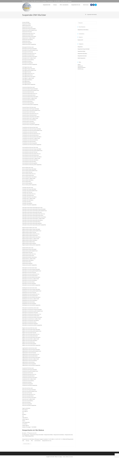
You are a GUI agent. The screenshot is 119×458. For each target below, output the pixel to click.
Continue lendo (27, 444)
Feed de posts (80, 66)
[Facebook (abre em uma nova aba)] (91, 5)
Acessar (79, 64)
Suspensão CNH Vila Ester (92, 14)
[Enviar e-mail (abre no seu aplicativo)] (96, 5)
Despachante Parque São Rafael (36, 434)
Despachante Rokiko (48, 434)
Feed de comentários (81, 67)
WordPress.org (80, 68)
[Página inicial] (85, 14)
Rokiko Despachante (29, 436)
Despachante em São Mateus (33, 430)
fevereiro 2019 (80, 39)
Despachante (26, 434)
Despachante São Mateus (59, 434)
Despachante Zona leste (82, 55)
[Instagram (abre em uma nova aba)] (93, 5)
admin (25, 433)
